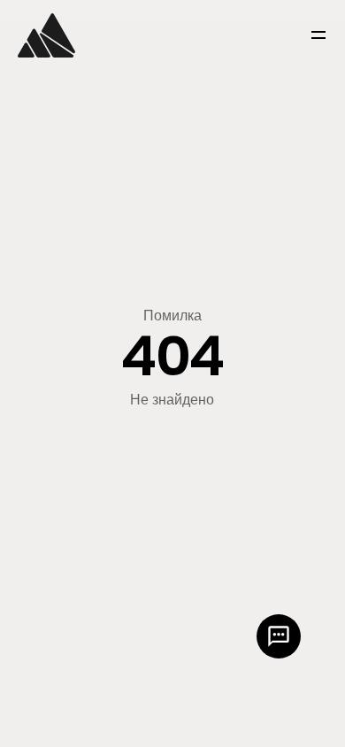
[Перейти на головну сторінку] (46, 35)
